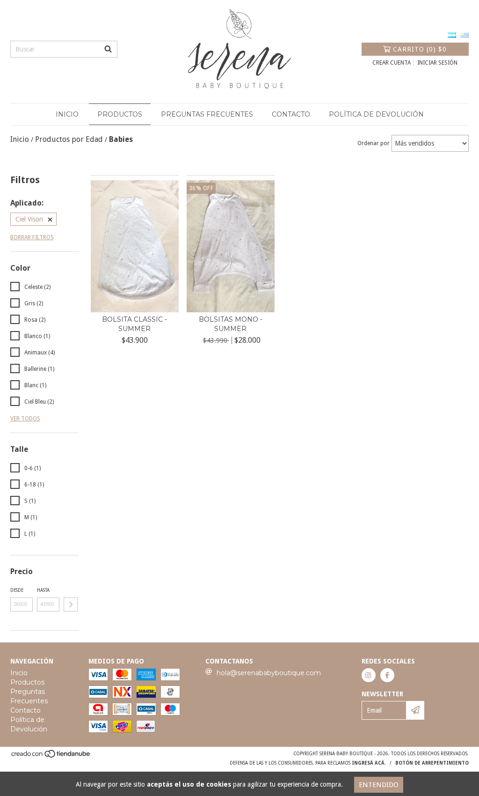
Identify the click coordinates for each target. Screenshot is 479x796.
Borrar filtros (32, 237)
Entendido (379, 785)
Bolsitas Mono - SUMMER (230, 324)
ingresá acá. (369, 763)
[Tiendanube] (51, 756)
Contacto (291, 114)
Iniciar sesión (437, 62)
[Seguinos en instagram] (369, 675)
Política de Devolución (376, 114)
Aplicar (71, 604)
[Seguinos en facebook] (387, 675)
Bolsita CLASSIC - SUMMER (134, 324)
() (420, 49)
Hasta (43, 590)
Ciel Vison (29, 219)
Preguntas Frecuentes (207, 114)
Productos (119, 114)
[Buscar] (108, 49)
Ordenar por (373, 143)
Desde (16, 590)
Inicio (67, 114)
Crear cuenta (391, 62)
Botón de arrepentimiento (432, 763)
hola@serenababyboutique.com (269, 673)
